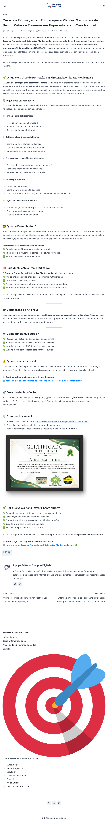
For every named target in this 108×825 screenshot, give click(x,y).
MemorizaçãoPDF (15, 768)
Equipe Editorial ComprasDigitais (21, 31)
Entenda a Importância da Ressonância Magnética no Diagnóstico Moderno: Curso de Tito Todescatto (81, 597)
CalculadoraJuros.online (18, 786)
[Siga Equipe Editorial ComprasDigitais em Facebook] (15, 584)
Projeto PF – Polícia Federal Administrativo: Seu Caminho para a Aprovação (25, 597)
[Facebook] (49, 803)
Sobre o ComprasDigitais (14, 641)
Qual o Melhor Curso (16, 775)
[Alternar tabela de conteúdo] (7, 553)
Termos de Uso (10, 637)
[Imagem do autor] (4, 31)
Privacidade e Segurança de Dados (19, 645)
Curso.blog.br (13, 765)
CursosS (10, 779)
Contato (6, 649)
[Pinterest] (59, 803)
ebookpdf (11, 772)
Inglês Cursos (13, 783)
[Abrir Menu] (103, 6)
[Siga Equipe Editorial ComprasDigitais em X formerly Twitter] (20, 584)
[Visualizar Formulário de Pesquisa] (5, 6)
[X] (54, 803)
